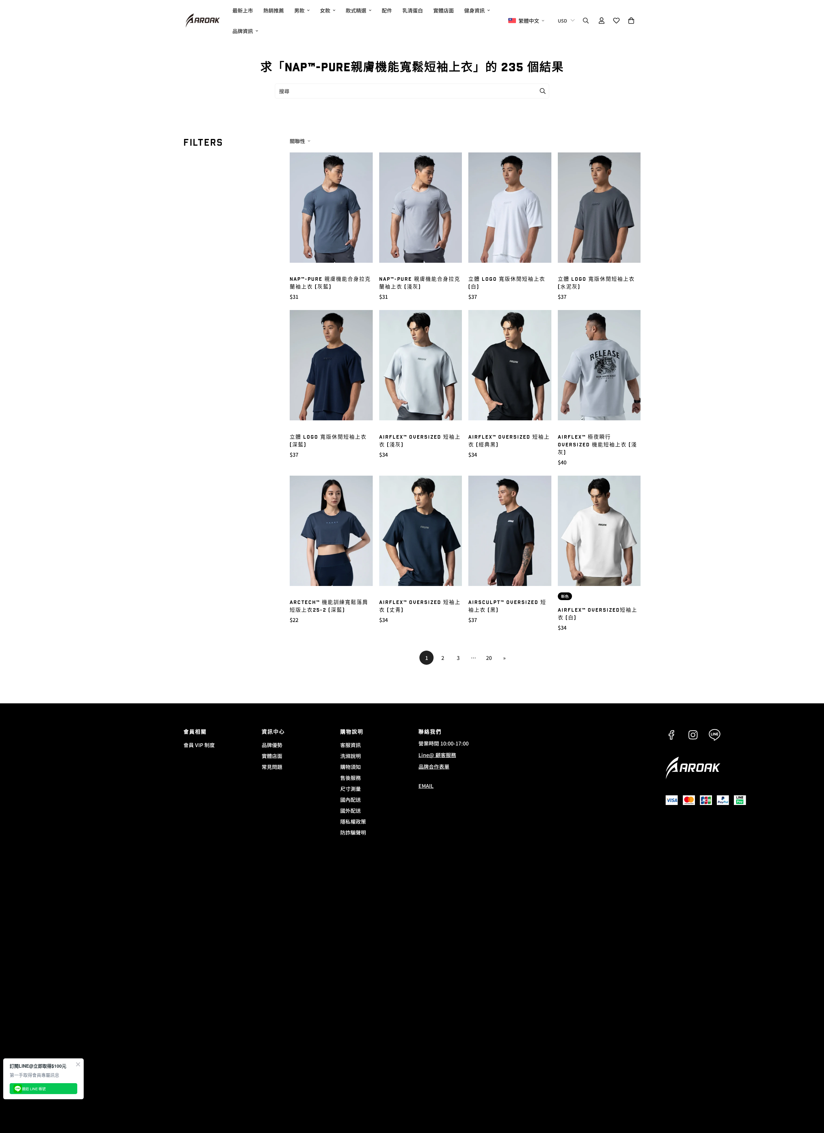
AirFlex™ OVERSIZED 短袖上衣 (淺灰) (420, 441)
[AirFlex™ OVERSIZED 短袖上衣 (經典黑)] (509, 365)
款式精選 (356, 10)
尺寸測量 (350, 788)
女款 (325, 10)
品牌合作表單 (433, 766)
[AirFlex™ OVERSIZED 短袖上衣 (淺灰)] (420, 365)
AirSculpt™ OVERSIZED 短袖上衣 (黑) (507, 606)
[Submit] (542, 91)
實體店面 (443, 10)
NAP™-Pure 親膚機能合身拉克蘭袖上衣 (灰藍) (330, 283)
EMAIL (426, 786)
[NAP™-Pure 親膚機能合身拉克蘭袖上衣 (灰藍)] (331, 207)
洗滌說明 (350, 756)
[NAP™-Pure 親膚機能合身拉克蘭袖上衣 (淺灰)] (420, 207)
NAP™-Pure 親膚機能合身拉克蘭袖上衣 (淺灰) (419, 283)
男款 (299, 10)
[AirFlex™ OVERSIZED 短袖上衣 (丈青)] (420, 531)
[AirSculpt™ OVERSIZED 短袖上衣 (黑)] (509, 531)
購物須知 (350, 767)
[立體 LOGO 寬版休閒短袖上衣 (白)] (509, 207)
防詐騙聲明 (353, 832)
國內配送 (350, 799)
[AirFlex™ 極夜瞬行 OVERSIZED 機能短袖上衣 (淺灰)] (599, 365)
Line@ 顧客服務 (437, 755)
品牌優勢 (272, 745)
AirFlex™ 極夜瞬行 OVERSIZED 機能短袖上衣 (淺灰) (597, 444)
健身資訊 (474, 10)
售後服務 (350, 777)
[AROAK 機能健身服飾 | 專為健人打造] (202, 20)
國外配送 (350, 810)
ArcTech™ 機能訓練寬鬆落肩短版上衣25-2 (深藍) (329, 606)
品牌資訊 (242, 31)
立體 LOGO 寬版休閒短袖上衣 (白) (506, 283)
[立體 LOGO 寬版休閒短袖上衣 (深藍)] (331, 365)
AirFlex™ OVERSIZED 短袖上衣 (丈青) (420, 606)
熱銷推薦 (273, 10)
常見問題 (272, 767)
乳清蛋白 (412, 10)
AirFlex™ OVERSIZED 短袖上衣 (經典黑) (509, 441)
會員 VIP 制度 (199, 745)
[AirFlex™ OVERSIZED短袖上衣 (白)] (599, 531)
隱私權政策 (353, 821)
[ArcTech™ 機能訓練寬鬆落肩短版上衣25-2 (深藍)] (331, 531)
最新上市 (242, 10)
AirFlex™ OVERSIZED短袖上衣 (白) (597, 614)
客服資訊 (350, 745)
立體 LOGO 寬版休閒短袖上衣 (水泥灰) (596, 283)
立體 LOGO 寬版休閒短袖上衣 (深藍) (328, 441)
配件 (387, 10)
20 (489, 658)
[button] (631, 20)
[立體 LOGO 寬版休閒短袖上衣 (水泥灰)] (599, 207)
